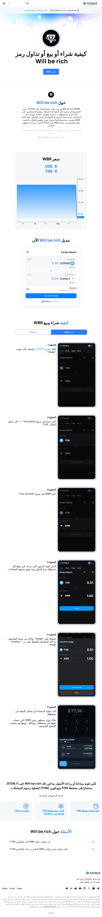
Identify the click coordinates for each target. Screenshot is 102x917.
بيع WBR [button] (33, 332)
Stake (4, 888)
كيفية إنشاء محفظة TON (87, 810)
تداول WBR (51, 71)
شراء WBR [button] (69, 332)
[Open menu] (4, 3)
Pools (12, 888)
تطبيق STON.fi (43, 349)
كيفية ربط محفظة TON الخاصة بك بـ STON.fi (53, 812)
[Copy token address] (63, 137)
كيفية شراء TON (21, 810)
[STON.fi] (90, 3)
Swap (19, 888)
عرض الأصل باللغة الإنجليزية (34, 10)
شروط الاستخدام (50, 906)
